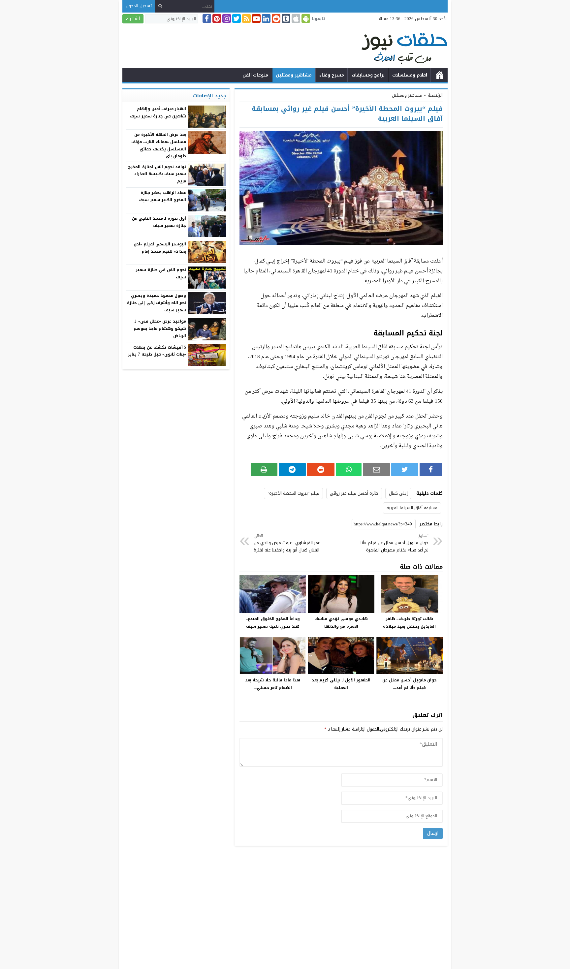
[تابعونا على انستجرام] (226, 18)
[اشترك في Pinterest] (216, 18)
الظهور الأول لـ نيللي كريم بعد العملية (341, 683)
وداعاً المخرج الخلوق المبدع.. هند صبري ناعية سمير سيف (273, 622)
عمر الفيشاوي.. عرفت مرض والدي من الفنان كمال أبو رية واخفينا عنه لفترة (287, 543)
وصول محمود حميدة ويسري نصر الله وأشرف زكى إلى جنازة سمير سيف (156, 302)
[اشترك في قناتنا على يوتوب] (256, 18)
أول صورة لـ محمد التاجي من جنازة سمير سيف (159, 222)
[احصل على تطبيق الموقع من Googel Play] (305, 18)
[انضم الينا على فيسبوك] (206, 18)
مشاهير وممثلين (294, 75)
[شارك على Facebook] (430, 469)
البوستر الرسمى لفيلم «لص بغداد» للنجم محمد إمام (160, 247)
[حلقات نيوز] (285, 47)
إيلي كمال (398, 493)
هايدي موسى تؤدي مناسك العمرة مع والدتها (341, 622)
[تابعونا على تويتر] (236, 18)
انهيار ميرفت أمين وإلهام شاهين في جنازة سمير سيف (158, 112)
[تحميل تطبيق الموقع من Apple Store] (295, 18)
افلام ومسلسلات (409, 75)
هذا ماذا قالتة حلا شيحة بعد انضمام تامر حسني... (272, 683)
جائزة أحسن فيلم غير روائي (354, 493)
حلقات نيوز (439, 75)
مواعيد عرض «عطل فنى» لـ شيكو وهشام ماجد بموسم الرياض (160, 328)
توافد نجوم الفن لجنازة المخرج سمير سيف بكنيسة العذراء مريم (157, 174)
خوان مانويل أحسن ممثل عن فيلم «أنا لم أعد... (409, 683)
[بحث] (160, 6)
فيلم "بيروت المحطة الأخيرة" (293, 493)
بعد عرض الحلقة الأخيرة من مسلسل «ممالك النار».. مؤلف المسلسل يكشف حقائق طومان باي (158, 145)
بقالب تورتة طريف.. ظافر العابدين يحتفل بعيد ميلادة (409, 622)
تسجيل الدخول (139, 6)
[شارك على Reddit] (321, 469)
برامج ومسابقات (368, 75)
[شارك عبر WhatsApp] (348, 469)
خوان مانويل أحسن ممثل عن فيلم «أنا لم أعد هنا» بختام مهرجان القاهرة (394, 543)
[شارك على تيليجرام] (292, 469)
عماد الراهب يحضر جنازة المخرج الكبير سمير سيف (162, 196)
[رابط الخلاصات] (246, 18)
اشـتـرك (133, 18)
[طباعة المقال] (264, 469)
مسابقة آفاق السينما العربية (412, 508)
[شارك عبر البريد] (376, 469)
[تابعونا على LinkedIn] (265, 18)
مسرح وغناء (331, 75)
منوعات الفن (255, 75)
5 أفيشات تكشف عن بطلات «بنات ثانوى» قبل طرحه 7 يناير (157, 351)
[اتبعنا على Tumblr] (285, 18)
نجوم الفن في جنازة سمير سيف (161, 273)
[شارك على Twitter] (404, 469)
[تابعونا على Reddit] (275, 18)
